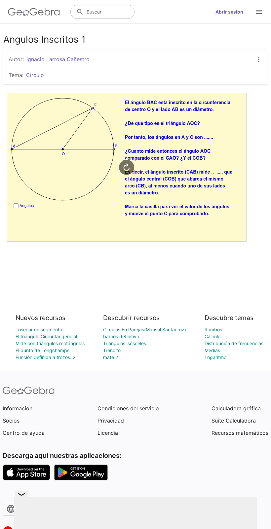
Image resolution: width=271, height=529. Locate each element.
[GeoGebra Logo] (34, 12)
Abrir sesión (229, 12)
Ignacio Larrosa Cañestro (58, 59)
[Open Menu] (259, 12)
